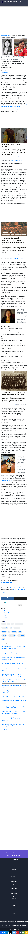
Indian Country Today (7, 480)
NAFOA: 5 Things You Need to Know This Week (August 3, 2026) (12, 692)
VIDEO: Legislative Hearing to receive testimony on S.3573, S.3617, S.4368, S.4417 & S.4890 (13, 712)
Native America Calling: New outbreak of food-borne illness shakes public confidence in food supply (14, 701)
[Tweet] (20, 598)
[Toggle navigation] (3, 4)
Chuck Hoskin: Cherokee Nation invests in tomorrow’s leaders (14, 669)
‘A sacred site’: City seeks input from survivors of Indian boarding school (13, 393)
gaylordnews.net (4, 72)
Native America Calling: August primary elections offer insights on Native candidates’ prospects (13, 675)
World (14, 913)
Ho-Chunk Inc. (13, 921)
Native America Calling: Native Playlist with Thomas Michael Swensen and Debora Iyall (13, 653)
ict (8, 631)
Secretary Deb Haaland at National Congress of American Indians (12, 259)
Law (5, 614)
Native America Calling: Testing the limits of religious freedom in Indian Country (14, 680)
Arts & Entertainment (14, 859)
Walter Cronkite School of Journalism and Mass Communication (13, 590)
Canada (14, 864)
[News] (2, 2)
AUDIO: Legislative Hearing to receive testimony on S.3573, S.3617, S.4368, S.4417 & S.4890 (13, 707)
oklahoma (4, 635)
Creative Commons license (16, 588)
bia (8, 624)
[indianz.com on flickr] (18, 856)
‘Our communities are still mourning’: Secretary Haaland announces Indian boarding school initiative (13, 241)
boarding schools (19, 624)
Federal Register (14, 881)
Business (14, 862)
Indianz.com (16, 929)
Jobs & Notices (14, 893)
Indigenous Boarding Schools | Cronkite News (12, 145)
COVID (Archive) (22, 2)
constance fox (5, 628)
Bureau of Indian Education (15, 110)
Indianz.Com (4, 36)
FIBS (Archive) (13, 2)
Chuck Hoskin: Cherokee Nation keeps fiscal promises (14, 696)
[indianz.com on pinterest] (16, 856)
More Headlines (5, 730)
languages (14, 631)
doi (11, 628)
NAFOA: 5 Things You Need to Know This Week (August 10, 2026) (12, 664)
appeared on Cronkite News (19, 586)
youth (3, 639)
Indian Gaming (14, 888)
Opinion (14, 903)
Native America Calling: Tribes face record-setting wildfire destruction (13, 658)
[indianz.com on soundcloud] (11, 856)
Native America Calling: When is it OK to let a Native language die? (14, 686)
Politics (5, 617)
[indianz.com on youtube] (13, 856)
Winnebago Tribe (17, 923)
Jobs (8, 2)
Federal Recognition (14, 879)
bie (12, 624)
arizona (3, 624)
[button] (14, 47)
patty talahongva (21, 635)
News (5, 2)
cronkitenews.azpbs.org (6, 582)
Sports (14, 908)
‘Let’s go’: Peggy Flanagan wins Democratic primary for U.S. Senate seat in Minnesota (13, 647)
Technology (14, 911)
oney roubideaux (12, 635)
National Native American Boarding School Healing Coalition (14, 105)
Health (14, 884)
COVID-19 (14, 870)
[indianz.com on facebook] (7, 856)
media (20, 631)
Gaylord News (22, 568)
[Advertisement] (14, 20)
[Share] (7, 598)
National (6, 616)
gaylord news (17, 628)
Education (6, 611)
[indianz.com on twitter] (9, 856)
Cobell (14, 867)
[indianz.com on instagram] (14, 856)
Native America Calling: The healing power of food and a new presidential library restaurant (13, 725)
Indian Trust (7, 612)
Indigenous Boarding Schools (16, 160)
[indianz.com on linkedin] (19, 856)
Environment (14, 876)
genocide (4, 631)
